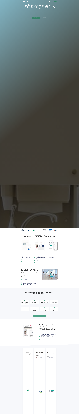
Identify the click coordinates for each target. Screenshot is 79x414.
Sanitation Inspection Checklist (54, 302)
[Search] (53, 1)
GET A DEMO (55, 1)
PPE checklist (24, 309)
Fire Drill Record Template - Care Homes (34, 310)
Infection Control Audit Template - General (54, 310)
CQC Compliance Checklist (44, 302)
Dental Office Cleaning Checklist (34, 302)
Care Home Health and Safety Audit (44, 310)
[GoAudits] (25, 1)
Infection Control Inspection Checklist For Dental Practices (24, 303)
